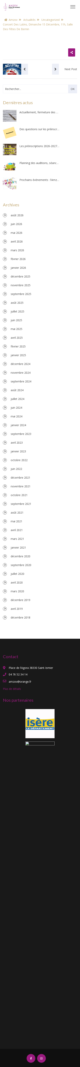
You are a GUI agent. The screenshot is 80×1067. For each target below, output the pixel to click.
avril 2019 (17, 609)
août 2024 (17, 390)
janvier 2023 (18, 451)
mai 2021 (16, 521)
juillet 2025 (17, 311)
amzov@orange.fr (20, 681)
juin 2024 (16, 407)
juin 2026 (16, 224)
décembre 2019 (20, 600)
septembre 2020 (21, 565)
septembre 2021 (21, 504)
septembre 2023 (21, 434)
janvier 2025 (18, 355)
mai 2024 (16, 416)
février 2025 (18, 346)
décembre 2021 (20, 477)
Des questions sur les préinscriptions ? (39, 129)
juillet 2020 (17, 574)
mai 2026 (16, 233)
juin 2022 (16, 469)
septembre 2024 (21, 381)
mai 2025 (16, 329)
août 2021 (17, 512)
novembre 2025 (20, 285)
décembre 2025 (20, 276)
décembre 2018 (20, 617)
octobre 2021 (19, 495)
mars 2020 (17, 591)
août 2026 (17, 215)
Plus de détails (12, 689)
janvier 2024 (18, 425)
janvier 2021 (18, 547)
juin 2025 (16, 320)
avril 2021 (17, 530)
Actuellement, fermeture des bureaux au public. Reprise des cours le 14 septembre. (39, 112)
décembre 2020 (20, 556)
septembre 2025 (21, 294)
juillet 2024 (17, 399)
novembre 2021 (20, 486)
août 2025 (17, 302)
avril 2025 (17, 337)
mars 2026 (17, 250)
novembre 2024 (20, 372)
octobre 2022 (19, 460)
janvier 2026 (18, 268)
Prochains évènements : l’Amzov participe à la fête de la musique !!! (39, 180)
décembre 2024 (20, 364)
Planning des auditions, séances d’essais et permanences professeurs (39, 163)
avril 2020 (17, 582)
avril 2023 (17, 442)
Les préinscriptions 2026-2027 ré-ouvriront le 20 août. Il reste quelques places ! (39, 146)
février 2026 (18, 259)
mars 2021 (17, 539)
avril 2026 (17, 241)
